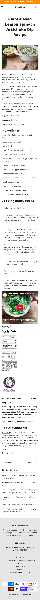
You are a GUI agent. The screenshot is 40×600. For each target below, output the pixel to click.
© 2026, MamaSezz (12, 594)
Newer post (31, 462)
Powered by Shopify (27, 594)
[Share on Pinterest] (12, 453)
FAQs (20, 563)
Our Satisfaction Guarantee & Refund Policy (20, 560)
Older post (8, 462)
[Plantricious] (9, 392)
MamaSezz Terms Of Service (20, 572)
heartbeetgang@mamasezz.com (21, 547)
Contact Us (20, 557)
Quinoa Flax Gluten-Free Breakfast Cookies (18, 504)
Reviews (20, 569)
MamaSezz (6, 432)
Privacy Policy (20, 566)
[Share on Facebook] (2, 453)
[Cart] (36, 7)
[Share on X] (7, 453)
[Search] (31, 7)
